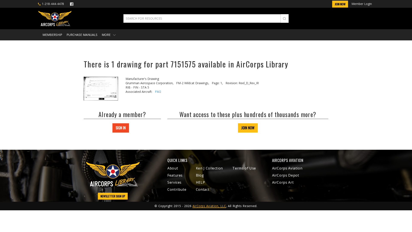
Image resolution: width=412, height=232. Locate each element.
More (106, 35)
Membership (52, 35)
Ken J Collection (209, 168)
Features (175, 175)
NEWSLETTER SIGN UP (112, 196)
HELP (200, 182)
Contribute (176, 189)
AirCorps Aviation (287, 168)
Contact (202, 189)
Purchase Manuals (82, 35)
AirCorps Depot (285, 175)
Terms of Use (244, 168)
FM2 (158, 92)
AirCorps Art (283, 182)
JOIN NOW (247, 127)
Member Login (361, 4)
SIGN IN (121, 127)
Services (174, 182)
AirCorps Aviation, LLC (209, 206)
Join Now (340, 4)
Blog (200, 175)
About (172, 168)
